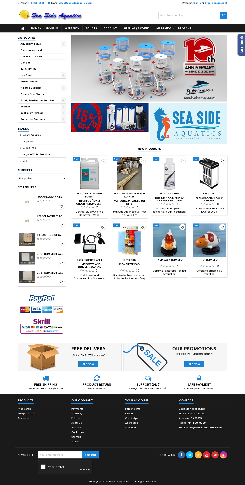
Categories (27, 38)
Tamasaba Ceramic (169, 260)
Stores (75, 441)
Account (110, 28)
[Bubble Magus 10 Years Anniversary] (149, 68)
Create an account (216, 2)
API (25, 161)
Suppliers (25, 170)
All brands (163, 28)
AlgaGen (28, 141)
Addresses (131, 423)
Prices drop (24, 409)
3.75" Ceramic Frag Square (50, 254)
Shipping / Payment (136, 28)
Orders (129, 413)
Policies (91, 28)
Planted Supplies (30, 88)
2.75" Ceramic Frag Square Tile (50, 272)
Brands (23, 129)
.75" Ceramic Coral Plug (50, 197)
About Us (51, 28)
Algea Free (29, 148)
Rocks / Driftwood (31, 113)
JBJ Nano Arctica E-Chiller (209, 199)
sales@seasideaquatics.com (75, 2)
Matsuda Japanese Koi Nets (129, 202)
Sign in (197, 2)
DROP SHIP (185, 28)
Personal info (132, 409)
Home (35, 28)
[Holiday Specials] (110, 117)
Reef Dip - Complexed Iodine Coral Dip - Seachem (169, 200)
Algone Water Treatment (37, 154)
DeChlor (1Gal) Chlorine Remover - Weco (89, 203)
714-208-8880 (36, 2)
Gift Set (25, 62)
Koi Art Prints (28, 69)
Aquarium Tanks (30, 44)
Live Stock (26, 75)
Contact (186, 400)
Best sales (23, 418)
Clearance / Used (31, 50)
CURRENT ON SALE (31, 56)
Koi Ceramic (209, 260)
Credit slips (131, 418)
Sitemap (76, 437)
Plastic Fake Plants (32, 94)
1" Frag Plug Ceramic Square (50, 235)
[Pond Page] (188, 123)
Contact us (77, 432)
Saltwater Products (32, 119)
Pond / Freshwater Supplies (37, 100)
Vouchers (130, 427)
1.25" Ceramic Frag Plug (50, 216)
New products (149, 149)
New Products (28, 81)
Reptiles (25, 106)
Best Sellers (27, 187)
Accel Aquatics (32, 135)
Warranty (72, 28)
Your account (137, 400)
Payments (77, 409)
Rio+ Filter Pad (129, 264)
